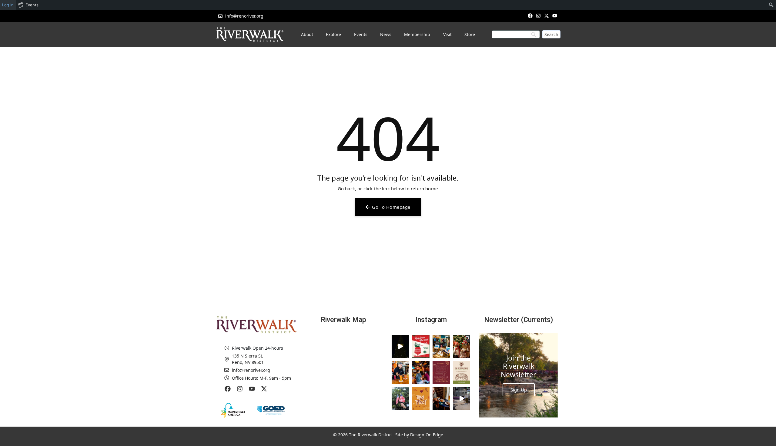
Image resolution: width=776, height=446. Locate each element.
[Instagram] (538, 15)
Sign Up (518, 390)
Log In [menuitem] (8, 4)
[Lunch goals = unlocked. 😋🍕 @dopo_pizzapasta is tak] (461, 398)
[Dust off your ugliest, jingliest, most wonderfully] (420, 346)
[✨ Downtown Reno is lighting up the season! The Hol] (461, 346)
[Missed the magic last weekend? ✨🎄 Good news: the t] (400, 346)
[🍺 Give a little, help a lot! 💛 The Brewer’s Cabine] (461, 372)
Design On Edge (426, 435)
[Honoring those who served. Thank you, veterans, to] (400, 398)
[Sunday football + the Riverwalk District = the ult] (420, 372)
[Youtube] (555, 15)
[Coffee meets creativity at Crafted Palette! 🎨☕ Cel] (441, 398)
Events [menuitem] (31, 4)
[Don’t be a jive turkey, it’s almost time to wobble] (441, 372)
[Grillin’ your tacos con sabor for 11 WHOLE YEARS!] (400, 372)
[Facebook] (530, 15)
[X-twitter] (547, 15)
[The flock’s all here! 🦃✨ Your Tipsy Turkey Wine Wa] (420, 398)
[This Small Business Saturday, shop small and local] (441, 346)
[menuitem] (771, 5)
